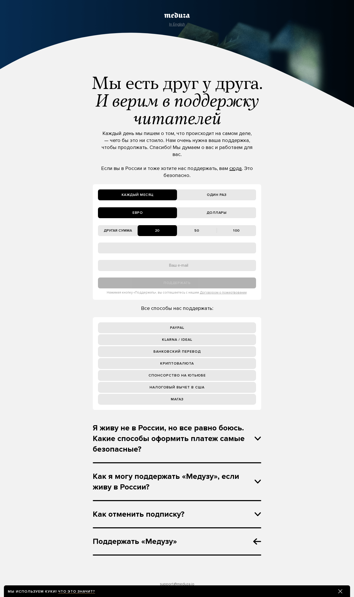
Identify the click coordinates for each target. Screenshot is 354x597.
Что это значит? (76, 591)
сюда (235, 168)
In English (177, 24)
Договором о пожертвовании (223, 292)
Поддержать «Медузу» (135, 541)
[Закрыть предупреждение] (340, 591)
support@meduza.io (177, 584)
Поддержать (177, 283)
